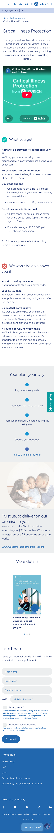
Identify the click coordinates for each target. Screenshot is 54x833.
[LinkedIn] (50, 807)
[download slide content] (35, 608)
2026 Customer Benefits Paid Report (23, 547)
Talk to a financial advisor (27, 454)
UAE (4, 767)
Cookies (46, 814)
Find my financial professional (16, 778)
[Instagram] (27, 807)
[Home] (43, 3)
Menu (4, 4)
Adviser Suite (8, 761)
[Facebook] (3, 807)
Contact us (36, 814)
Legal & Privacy (9, 814)
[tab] (24, 634)
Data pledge (23, 814)
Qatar (4, 772)
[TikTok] (38, 807)
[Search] (32, 4)
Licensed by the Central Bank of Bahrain (22, 783)
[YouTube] (15, 807)
